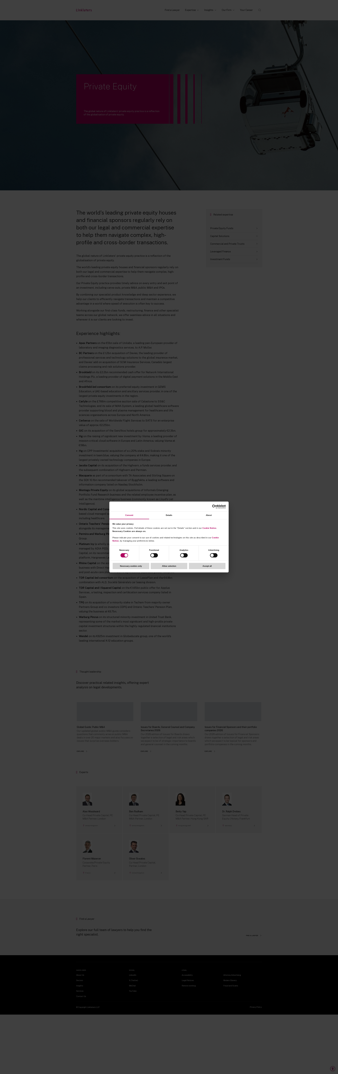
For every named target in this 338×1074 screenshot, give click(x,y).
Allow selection (169, 566)
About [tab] (209, 515)
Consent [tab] (129, 515)
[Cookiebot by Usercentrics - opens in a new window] (214, 506)
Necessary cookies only (131, 566)
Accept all (207, 566)
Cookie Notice (209, 528)
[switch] (154, 555)
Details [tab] (169, 515)
